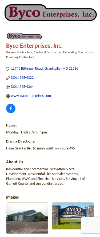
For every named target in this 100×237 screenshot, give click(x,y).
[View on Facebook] (10, 112)
